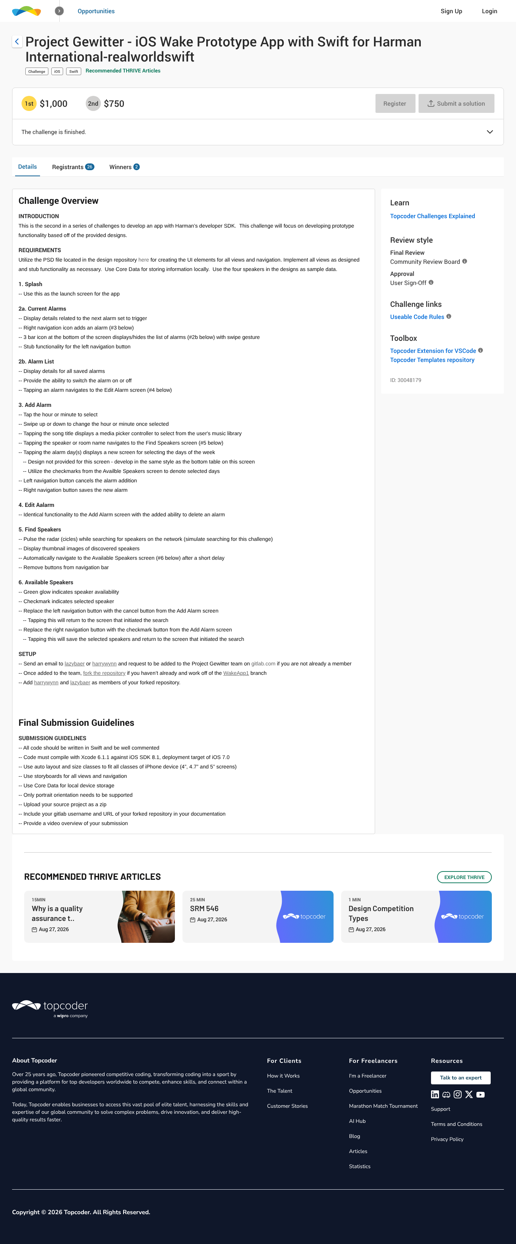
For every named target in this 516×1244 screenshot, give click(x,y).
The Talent (279, 1091)
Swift (73, 71)
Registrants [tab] (72, 167)
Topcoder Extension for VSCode (433, 350)
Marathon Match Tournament (383, 1106)
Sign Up (451, 11)
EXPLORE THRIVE (464, 877)
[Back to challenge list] (17, 41)
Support (440, 1109)
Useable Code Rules (417, 317)
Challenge (36, 71)
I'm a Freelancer (367, 1075)
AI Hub (357, 1121)
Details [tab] (27, 166)
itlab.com (264, 663)
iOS (57, 71)
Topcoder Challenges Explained (432, 216)
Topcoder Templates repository (432, 360)
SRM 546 (204, 908)
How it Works (283, 1075)
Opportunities (96, 11)
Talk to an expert (461, 1077)
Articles (358, 1151)
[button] (59, 11)
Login (489, 11)
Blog (354, 1136)
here (144, 260)
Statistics (360, 1166)
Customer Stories (287, 1106)
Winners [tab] (124, 167)
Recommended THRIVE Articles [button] (123, 70)
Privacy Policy (447, 1139)
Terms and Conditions (456, 1124)
